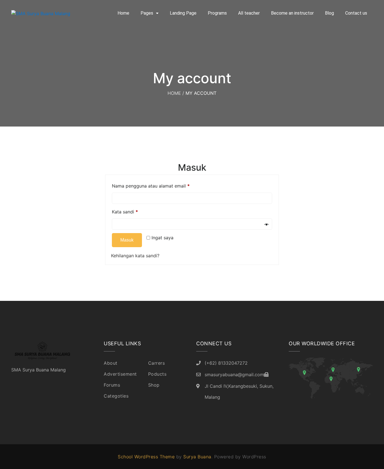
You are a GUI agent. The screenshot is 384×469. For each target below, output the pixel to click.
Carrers (156, 363)
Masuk (127, 240)
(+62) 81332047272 (226, 363)
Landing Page (183, 13)
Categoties (116, 396)
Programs (217, 13)
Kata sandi (125, 212)
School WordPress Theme (146, 456)
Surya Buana (197, 456)
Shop (154, 385)
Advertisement (120, 374)
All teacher (249, 13)
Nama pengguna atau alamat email (151, 186)
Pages (147, 13)
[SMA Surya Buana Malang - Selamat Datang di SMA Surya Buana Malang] (47, 13)
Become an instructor (292, 13)
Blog (329, 13)
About (111, 363)
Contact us (356, 13)
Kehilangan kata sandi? (135, 255)
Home (123, 13)
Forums (112, 385)
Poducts (157, 374)
